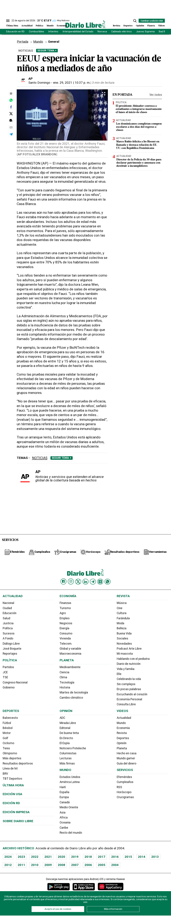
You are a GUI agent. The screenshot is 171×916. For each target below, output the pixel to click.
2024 (8, 857)
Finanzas (65, 603)
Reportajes (10, 653)
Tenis (6, 748)
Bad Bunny (164, 31)
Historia (65, 687)
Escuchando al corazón (132, 694)
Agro (63, 613)
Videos (161, 26)
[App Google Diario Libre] (58, 886)
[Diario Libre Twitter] (78, 581)
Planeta (151, 26)
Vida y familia (125, 669)
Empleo (64, 618)
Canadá (65, 802)
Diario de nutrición (128, 663)
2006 (88, 865)
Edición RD (11, 803)
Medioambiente (70, 667)
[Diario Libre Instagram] (71, 581)
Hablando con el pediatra (133, 658)
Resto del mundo (71, 832)
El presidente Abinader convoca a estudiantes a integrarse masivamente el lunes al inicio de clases (139, 109)
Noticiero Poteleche (73, 748)
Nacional (8, 603)
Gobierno (9, 687)
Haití (63, 787)
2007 (74, 865)
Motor (7, 733)
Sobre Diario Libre (18, 821)
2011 (21, 865)
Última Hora (12, 26)
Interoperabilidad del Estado (78, 31)
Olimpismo (10, 753)
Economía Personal (129, 699)
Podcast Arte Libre (129, 648)
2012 (8, 865)
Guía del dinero (126, 763)
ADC (62, 717)
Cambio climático (71, 697)
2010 (34, 865)
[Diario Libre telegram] (93, 581)
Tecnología (67, 682)
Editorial (65, 728)
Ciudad (7, 608)
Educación (9, 613)
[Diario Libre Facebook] (63, 581)
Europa (64, 797)
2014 (141, 857)
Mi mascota (125, 653)
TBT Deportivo (12, 778)
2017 (101, 857)
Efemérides (124, 777)
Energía (64, 628)
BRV (5, 773)
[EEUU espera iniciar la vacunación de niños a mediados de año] (11, 100)
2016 (115, 857)
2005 (101, 865)
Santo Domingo (39, 83)
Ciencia (64, 672)
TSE (5, 677)
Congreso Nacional (15, 682)
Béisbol (8, 728)
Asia (62, 812)
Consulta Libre (126, 704)
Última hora (13, 785)
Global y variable (70, 648)
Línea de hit (10, 768)
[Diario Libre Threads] (100, 581)
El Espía (65, 743)
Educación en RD (15, 31)
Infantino (53, 31)
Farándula (123, 618)
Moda (120, 623)
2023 (21, 857)
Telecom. (66, 643)
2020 (61, 857)
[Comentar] (11, 120)
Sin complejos (126, 684)
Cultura (121, 613)
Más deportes (12, 758)
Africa (64, 817)
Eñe (119, 674)
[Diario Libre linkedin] (85, 581)
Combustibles (36, 31)
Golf (5, 738)
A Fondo (8, 638)
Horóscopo (124, 792)
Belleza (121, 628)
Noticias (39, 458)
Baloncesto (10, 717)
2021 (48, 857)
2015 (128, 857)
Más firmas (67, 763)
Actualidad (27, 26)
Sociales (122, 638)
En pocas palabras (129, 689)
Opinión (140, 26)
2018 (88, 857)
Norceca (102, 31)
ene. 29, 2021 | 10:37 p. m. (71, 83)
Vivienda (65, 638)
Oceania (65, 822)
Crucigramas (125, 797)
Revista (116, 26)
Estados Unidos (70, 777)
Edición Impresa (16, 812)
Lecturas (66, 758)
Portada (22, 42)
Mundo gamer (126, 758)
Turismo (65, 608)
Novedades (124, 643)
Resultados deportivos (18, 763)
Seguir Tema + (46, 50)
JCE (5, 672)
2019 (74, 857)
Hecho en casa (126, 753)
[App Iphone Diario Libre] (83, 886)
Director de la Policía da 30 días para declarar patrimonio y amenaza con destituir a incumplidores (138, 162)
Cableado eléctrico (121, 31)
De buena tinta (69, 733)
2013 (155, 857)
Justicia (8, 623)
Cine (119, 608)
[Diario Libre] (85, 24)
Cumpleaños (125, 782)
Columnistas (68, 753)
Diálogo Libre (11, 643)
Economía (62, 26)
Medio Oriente (69, 807)
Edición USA (12, 794)
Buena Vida (124, 633)
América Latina (70, 782)
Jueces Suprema (145, 31)
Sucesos (9, 633)
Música (122, 603)
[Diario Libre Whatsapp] (108, 581)
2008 (61, 865)
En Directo (66, 738)
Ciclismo (8, 743)
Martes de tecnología (74, 692)
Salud (6, 618)
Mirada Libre (68, 723)
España (64, 792)
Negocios (66, 623)
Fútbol (7, 723)
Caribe (64, 827)
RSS (119, 787)
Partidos (8, 667)
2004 (115, 865)
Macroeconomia (70, 653)
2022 (34, 857)
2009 (48, 865)
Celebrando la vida (129, 679)
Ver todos (155, 94)
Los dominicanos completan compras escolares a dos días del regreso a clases (139, 127)
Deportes (128, 26)
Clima (63, 677)
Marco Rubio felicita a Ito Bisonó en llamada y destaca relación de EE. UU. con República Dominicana (137, 144)
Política (39, 26)
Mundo (50, 26)
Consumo (66, 633)
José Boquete (12, 648)
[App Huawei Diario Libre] (110, 886)
